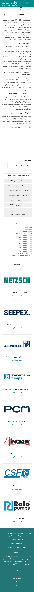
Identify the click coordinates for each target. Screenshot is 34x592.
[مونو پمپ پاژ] (14, 3)
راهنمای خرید (17, 571)
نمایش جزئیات (16, 300)
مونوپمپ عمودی (28, 229)
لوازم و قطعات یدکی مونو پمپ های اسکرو (22, 234)
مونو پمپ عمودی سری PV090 (25, 248)
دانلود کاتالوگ (17, 578)
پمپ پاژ (18, 87)
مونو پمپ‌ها (6, 35)
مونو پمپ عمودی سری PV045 (25, 240)
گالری (17, 574)
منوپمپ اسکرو (28, 227)
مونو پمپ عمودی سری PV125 (25, 252)
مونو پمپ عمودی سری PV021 (25, 231)
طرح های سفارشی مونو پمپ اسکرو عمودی (22, 256)
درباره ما (17, 586)
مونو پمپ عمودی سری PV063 (25, 244)
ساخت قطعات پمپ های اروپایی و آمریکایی (22, 10)
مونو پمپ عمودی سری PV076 (25, 246)
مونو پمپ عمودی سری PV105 (25, 250)
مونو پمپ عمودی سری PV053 (25, 242)
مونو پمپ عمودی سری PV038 (25, 238)
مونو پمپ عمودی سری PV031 (25, 236)
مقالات (17, 582)
